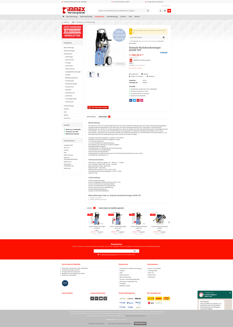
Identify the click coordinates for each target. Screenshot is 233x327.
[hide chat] (230, 293)
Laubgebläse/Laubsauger (73, 72)
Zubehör (66, 109)
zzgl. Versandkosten (140, 65)
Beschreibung (91, 117)
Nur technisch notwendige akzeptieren (120, 323)
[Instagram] (141, 100)
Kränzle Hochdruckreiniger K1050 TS (97, 227)
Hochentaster (69, 102)
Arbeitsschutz (69, 87)
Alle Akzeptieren (140, 323)
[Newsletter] (72, 31)
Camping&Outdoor (71, 99)
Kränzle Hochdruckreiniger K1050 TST (139, 227)
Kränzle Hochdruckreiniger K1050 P (159, 227)
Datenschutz (67, 162)
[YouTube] (101, 298)
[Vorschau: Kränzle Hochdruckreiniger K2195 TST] (91, 74)
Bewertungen (104, 117)
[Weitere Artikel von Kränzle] (164, 52)
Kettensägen (69, 57)
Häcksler (68, 75)
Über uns (66, 148)
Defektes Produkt (125, 286)
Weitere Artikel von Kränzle (98, 199)
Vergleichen (134, 74)
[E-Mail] (138, 100)
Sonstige (68, 63)
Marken (66, 115)
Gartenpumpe (69, 81)
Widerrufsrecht (68, 155)
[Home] (63, 17)
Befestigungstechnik (71, 78)
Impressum (67, 168)
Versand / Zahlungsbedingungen (71, 158)
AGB (65, 152)
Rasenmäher (69, 66)
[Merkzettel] (165, 10)
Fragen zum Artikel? (137, 76)
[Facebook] (130, 100)
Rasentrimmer (69, 60)
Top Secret (67, 118)
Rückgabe (123, 283)
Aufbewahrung (69, 93)
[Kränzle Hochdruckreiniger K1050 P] (159, 218)
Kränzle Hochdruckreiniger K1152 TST (118, 227)
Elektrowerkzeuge (69, 51)
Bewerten (151, 76)
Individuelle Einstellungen (96, 323)
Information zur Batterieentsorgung (130, 268)
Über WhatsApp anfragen (99, 107)
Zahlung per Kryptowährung (68, 165)
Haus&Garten (68, 54)
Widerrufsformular (125, 277)
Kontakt (66, 150)
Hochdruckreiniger (71, 84)
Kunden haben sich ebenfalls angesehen (111, 208)
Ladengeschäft (68, 145)
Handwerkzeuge (69, 106)
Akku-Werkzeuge (69, 47)
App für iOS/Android (154, 268)
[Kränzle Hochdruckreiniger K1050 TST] (138, 218)
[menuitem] (165, 6)
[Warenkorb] (169, 10)
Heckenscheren (70, 69)
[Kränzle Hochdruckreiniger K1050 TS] (97, 218)
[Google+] (96, 298)
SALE (65, 112)
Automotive (68, 96)
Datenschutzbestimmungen (147, 41)
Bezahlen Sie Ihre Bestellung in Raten (73, 273)
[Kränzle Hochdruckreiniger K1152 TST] (118, 218)
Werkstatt (68, 90)
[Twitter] (134, 100)
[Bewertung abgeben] (144, 52)
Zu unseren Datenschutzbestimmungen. (135, 315)
